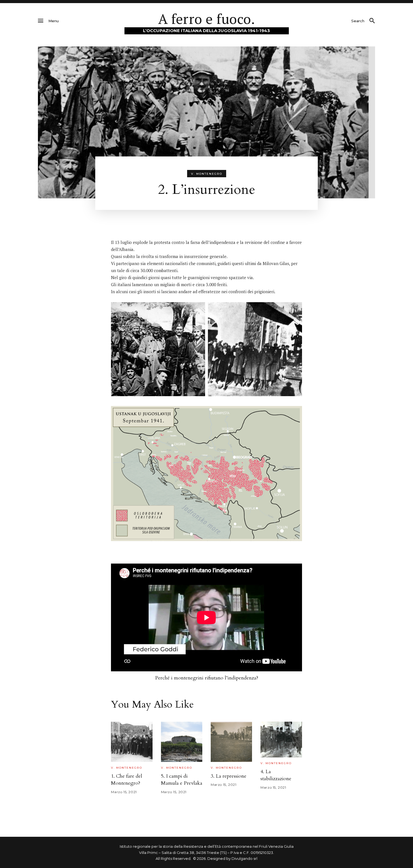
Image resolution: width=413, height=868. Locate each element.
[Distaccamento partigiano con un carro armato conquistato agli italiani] (255, 349)
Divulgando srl (244, 858)
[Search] (372, 20)
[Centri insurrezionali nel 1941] (206, 473)
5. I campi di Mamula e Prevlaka (181, 780)
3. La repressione (228, 776)
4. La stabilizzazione (275, 775)
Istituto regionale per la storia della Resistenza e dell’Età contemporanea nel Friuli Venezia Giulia (207, 846)
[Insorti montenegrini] (158, 349)
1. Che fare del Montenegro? (126, 780)
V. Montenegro (206, 174)
